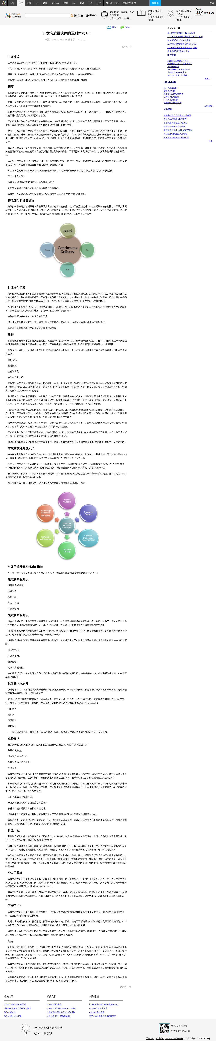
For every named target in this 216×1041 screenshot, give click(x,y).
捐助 (127, 27)
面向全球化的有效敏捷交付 (178, 69)
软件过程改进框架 (54, 1004)
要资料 (93, 15)
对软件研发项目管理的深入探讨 (17, 1008)
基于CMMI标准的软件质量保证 (102, 1016)
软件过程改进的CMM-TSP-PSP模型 (61, 1008)
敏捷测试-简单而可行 (172, 103)
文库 (29, 3)
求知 (12, 3)
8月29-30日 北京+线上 (121, 18)
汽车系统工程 (129, 3)
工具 (90, 3)
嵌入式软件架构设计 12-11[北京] (181, 33)
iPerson (55, 3)
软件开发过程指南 (171, 97)
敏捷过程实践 (169, 91)
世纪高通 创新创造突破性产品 (176, 137)
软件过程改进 (10, 1012)
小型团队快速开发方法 (176, 72)
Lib (37, 3)
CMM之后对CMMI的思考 (15, 1004)
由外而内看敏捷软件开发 (177, 61)
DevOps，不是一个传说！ (178, 75)
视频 (45, 3)
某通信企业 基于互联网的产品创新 (178, 130)
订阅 (113, 27)
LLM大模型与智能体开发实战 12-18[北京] (185, 37)
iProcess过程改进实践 (98, 1008)
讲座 (99, 3)
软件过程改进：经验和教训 (58, 1016)
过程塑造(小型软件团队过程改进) (61, 1012)
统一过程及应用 (170, 88)
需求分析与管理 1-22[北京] (178, 51)
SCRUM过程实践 (171, 100)
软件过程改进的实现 (12, 1016)
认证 (74, 3)
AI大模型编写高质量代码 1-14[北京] (182, 48)
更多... (207, 78)
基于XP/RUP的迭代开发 (174, 94)
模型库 (155, 3)
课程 (66, 3)
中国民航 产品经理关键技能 (175, 123)
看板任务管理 (173, 66)
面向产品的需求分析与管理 (175, 119)
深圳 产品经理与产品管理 (174, 126)
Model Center (112, 3)
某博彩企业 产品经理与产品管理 (177, 115)
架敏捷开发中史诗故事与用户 (179, 64)
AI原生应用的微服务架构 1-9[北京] (181, 44)
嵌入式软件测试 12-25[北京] (179, 40)
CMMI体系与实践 (96, 1012)
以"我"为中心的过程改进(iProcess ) (103, 1004)
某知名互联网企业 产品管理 (175, 134)
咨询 (82, 3)
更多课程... (208, 106)
